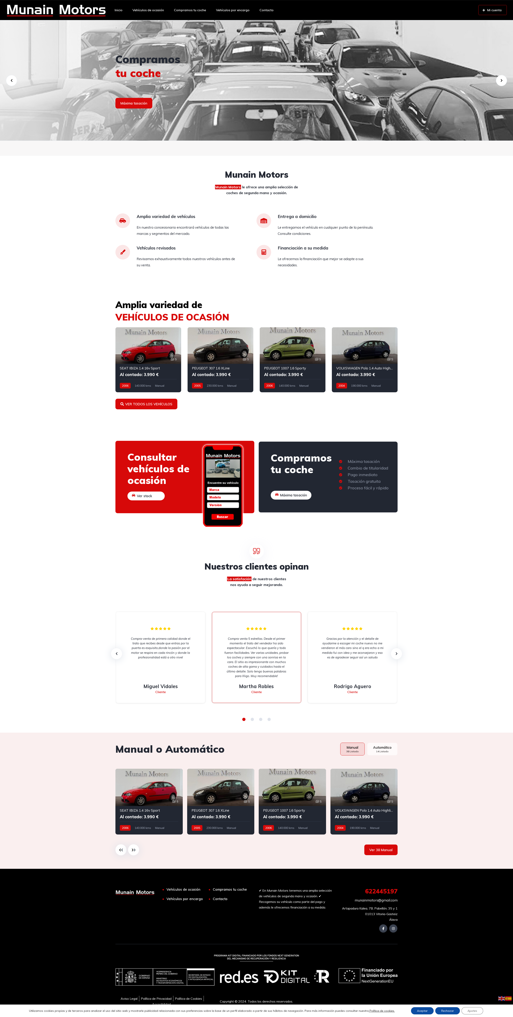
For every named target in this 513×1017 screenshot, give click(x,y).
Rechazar (447, 1011)
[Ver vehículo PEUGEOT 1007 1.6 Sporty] (292, 359)
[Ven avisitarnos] (256, 80)
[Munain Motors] (56, 10)
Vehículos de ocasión (148, 10)
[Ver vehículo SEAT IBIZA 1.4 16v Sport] (148, 359)
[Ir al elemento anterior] (120, 849)
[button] (243, 719)
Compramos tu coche (190, 10)
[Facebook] (383, 928)
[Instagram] (393, 928)
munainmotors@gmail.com (376, 900)
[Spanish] (508, 998)
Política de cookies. (382, 1011)
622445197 (381, 891)
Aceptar (422, 1011)
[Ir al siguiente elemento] (133, 849)
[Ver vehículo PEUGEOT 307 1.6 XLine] (220, 359)
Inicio (118, 10)
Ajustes (472, 1011)
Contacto (267, 10)
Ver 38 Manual (381, 850)
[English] (501, 998)
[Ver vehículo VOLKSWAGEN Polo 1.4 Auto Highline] (365, 359)
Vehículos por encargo (232, 10)
